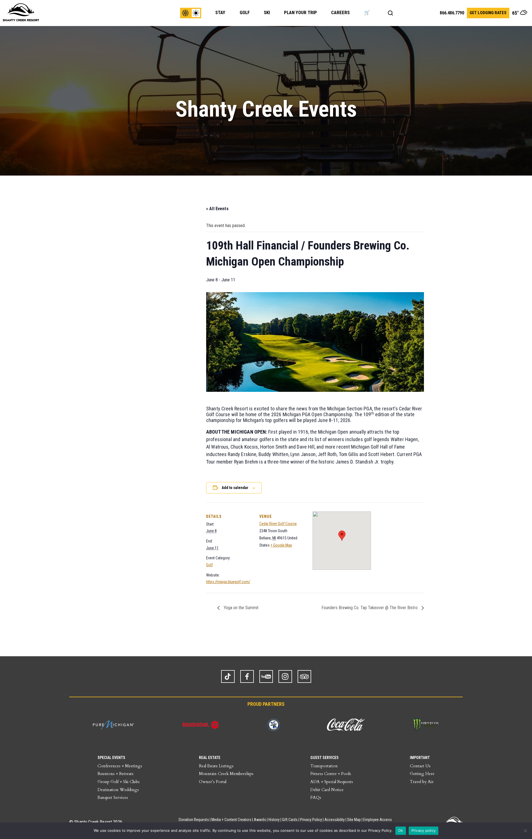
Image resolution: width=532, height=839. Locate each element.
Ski (267, 12)
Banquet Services (113, 797)
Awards (260, 819)
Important (420, 757)
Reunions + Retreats (116, 773)
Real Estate (209, 757)
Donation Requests (194, 819)
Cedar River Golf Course (278, 523)
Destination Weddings (118, 789)
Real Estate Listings (216, 766)
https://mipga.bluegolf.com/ (228, 582)
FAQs (315, 797)
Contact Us (420, 766)
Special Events (111, 757)
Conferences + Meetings (120, 766)
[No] (525, 830)
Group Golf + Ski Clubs (119, 781)
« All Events (217, 208)
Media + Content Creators (231, 819)
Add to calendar (235, 487)
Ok (400, 830)
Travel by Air (422, 781)
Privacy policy (423, 830)
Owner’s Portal (212, 781)
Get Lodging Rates (488, 12)
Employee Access (377, 819)
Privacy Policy (311, 819)
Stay (220, 12)
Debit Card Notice (327, 789)
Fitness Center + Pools (330, 773)
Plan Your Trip (300, 12)
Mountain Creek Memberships (226, 773)
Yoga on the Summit (240, 607)
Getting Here (422, 773)
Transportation (324, 766)
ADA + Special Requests (331, 781)
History (274, 819)
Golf (245, 12)
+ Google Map (281, 545)
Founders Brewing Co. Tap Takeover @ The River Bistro (370, 607)
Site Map (354, 819)
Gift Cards (290, 819)
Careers (340, 12)
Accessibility (334, 819)
